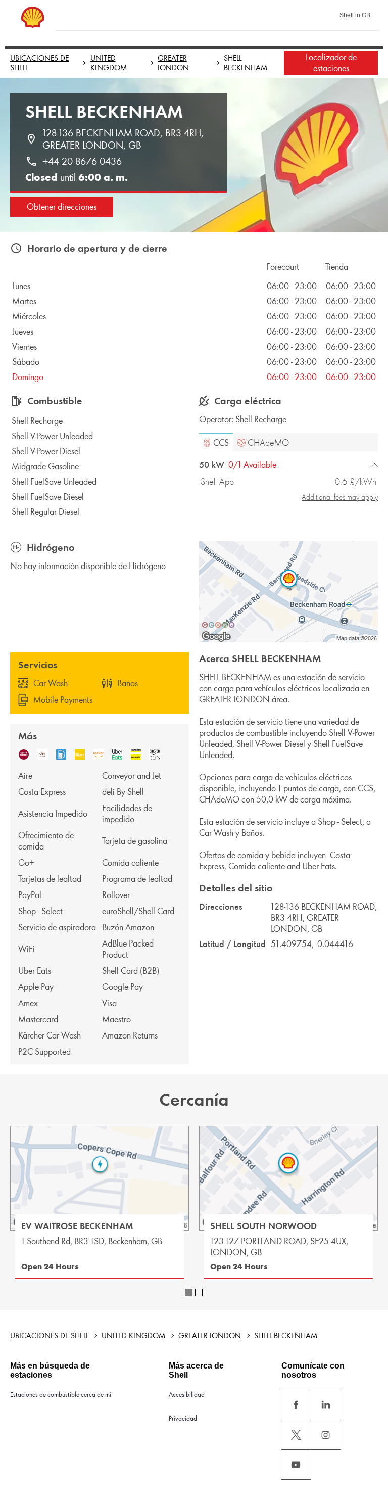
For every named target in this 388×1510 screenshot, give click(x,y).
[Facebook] (296, 1405)
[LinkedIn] (326, 1405)
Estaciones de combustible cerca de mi (60, 1394)
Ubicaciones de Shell (39, 62)
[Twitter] (296, 1435)
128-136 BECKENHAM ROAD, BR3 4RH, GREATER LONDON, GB (124, 139)
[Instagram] (326, 1435)
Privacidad (183, 1418)
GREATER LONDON (173, 62)
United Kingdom (108, 62)
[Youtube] (296, 1464)
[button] (216, 442)
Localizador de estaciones (331, 63)
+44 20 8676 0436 (82, 161)
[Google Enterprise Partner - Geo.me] (218, 624)
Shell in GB (355, 15)
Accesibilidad (187, 1394)
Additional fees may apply (340, 497)
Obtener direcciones (61, 206)
